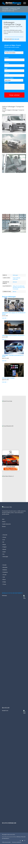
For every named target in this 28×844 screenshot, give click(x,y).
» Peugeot (4, 546)
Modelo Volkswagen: (9, 50)
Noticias (4, 526)
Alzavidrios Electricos (17, 287)
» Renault (4, 549)
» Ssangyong (4, 572)
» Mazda (4, 544)
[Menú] (24, 3)
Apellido (6, 63)
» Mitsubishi (4, 567)
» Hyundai (4, 565)
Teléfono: (7, 73)
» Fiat (3, 554)
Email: (6, 68)
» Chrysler (4, 574)
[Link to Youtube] (22, 841)
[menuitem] (24, 3)
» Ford (3, 539)
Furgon (14, 277)
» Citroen (4, 537)
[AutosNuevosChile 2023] (11, 3)
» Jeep (3, 577)
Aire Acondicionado (20, 286)
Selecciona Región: (9, 78)
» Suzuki (4, 551)
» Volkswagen (5, 556)
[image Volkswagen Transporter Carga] (14, 124)
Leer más (4, 318)
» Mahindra (4, 569)
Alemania (15, 282)
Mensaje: (6, 82)
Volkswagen (15, 275)
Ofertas (3, 521)
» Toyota (4, 584)
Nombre (6, 57)
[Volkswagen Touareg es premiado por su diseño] (14, 347)
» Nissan (4, 579)
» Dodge (4, 581)
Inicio (3, 519)
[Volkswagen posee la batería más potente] (14, 327)
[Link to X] (20, 841)
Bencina (14, 291)
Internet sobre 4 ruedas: (8, 378)
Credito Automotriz (6, 524)
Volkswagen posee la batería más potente (13, 335)
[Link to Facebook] (25, 841)
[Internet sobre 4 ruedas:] (14, 370)
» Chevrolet (4, 534)
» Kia (3, 542)
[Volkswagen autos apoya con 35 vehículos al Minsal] (14, 304)
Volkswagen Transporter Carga (11, 8)
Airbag (14, 286)
